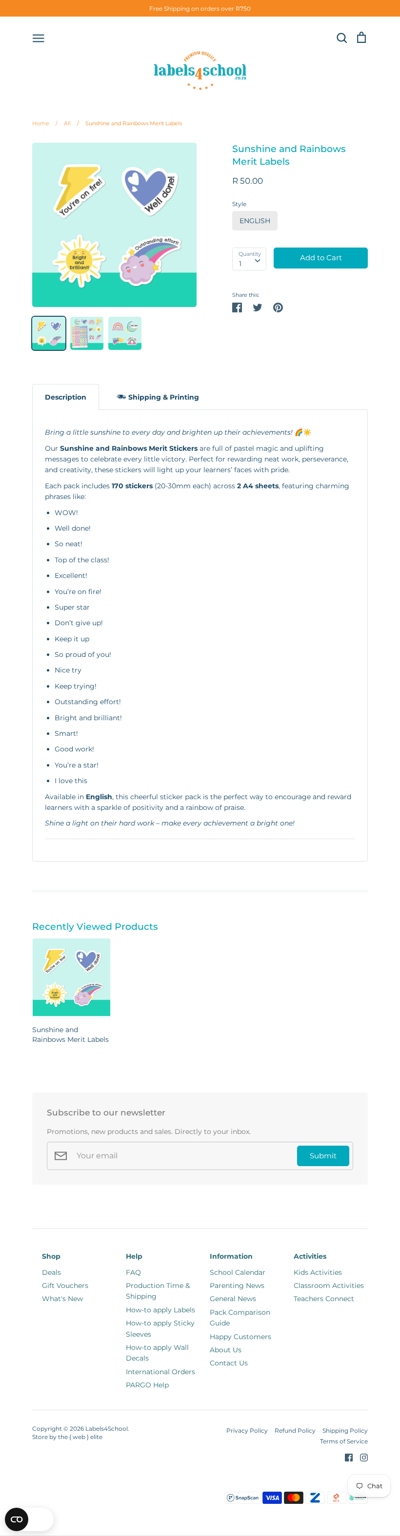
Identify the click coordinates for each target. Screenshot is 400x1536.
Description (65, 397)
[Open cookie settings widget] (29, 1519)
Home (40, 123)
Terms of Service (344, 1441)
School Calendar (237, 1272)
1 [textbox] (240, 263)
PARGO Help (147, 1385)
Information (231, 1256)
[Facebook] (345, 1456)
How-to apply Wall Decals (157, 1353)
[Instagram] (360, 1456)
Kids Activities (318, 1272)
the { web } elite (80, 1436)
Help (134, 1256)
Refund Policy (295, 1430)
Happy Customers (240, 1336)
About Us (225, 1349)
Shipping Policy (345, 1430)
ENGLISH (255, 220)
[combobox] (249, 259)
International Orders (160, 1371)
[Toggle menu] (38, 37)
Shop (51, 1256)
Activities (310, 1256)
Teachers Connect (324, 1298)
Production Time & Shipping (158, 1291)
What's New (62, 1298)
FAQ (133, 1272)
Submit (323, 1156)
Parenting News (237, 1285)
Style (239, 204)
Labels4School (106, 1428)
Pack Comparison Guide (240, 1317)
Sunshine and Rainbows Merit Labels (129, 123)
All (63, 123)
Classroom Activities (329, 1285)
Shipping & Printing (163, 397)
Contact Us (229, 1363)
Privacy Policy (247, 1430)
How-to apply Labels (160, 1310)
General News (233, 1298)
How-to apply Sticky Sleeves (160, 1328)
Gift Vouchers (65, 1285)
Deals (51, 1272)
